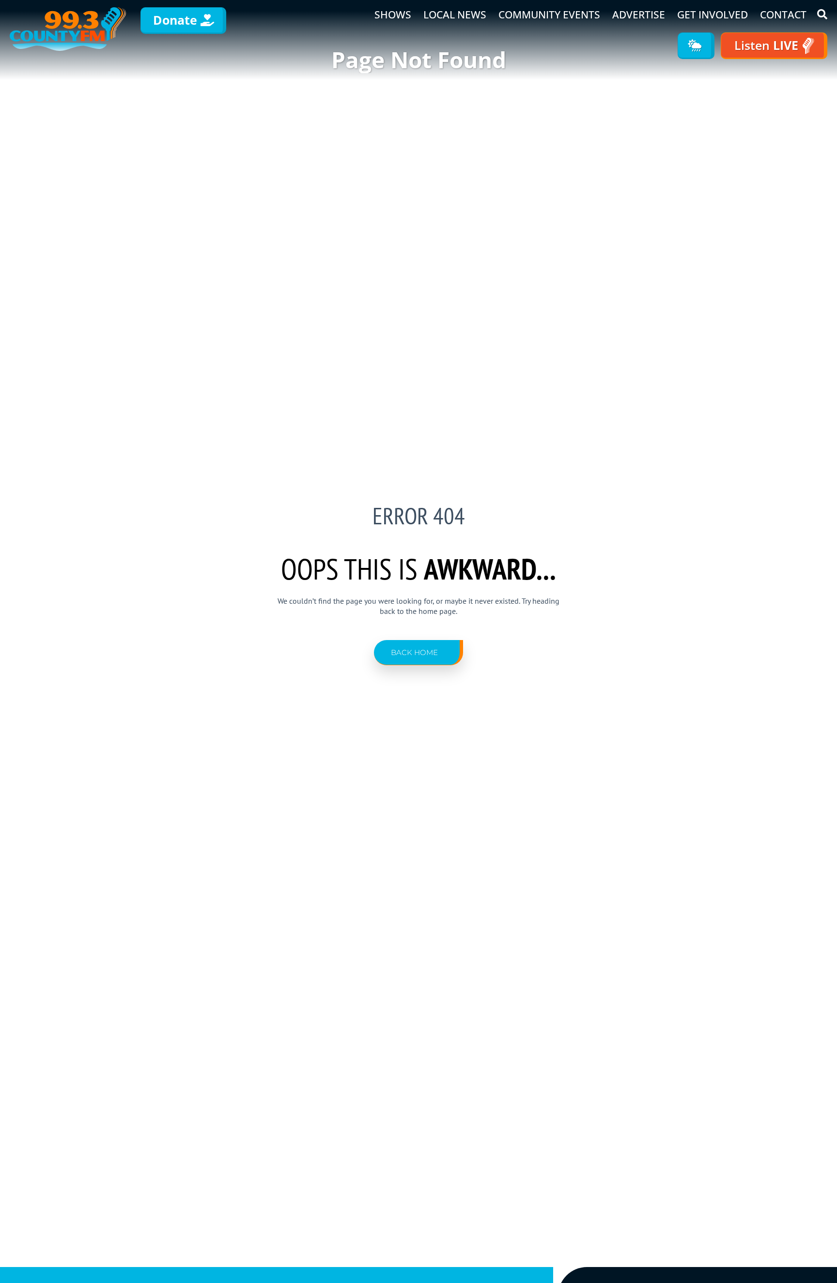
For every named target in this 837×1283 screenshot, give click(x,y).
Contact (783, 14)
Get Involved (712, 14)
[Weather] (696, 45)
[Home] (68, 29)
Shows (392, 14)
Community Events (549, 14)
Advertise (638, 14)
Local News (454, 14)
